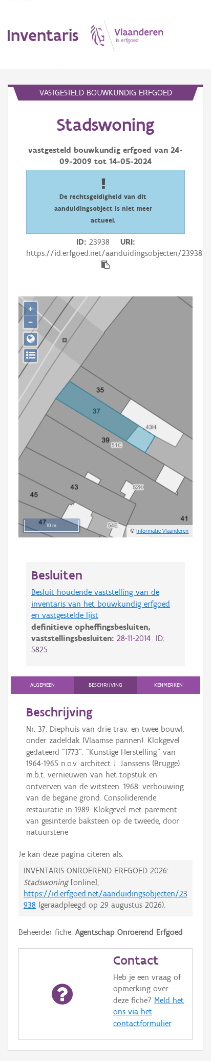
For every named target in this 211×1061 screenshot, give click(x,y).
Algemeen (42, 685)
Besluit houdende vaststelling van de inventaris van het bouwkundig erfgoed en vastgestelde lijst (100, 603)
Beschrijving (105, 685)
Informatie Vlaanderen (162, 530)
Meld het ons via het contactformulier (148, 1011)
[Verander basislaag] (30, 355)
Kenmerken (168, 685)
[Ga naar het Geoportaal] (30, 339)
